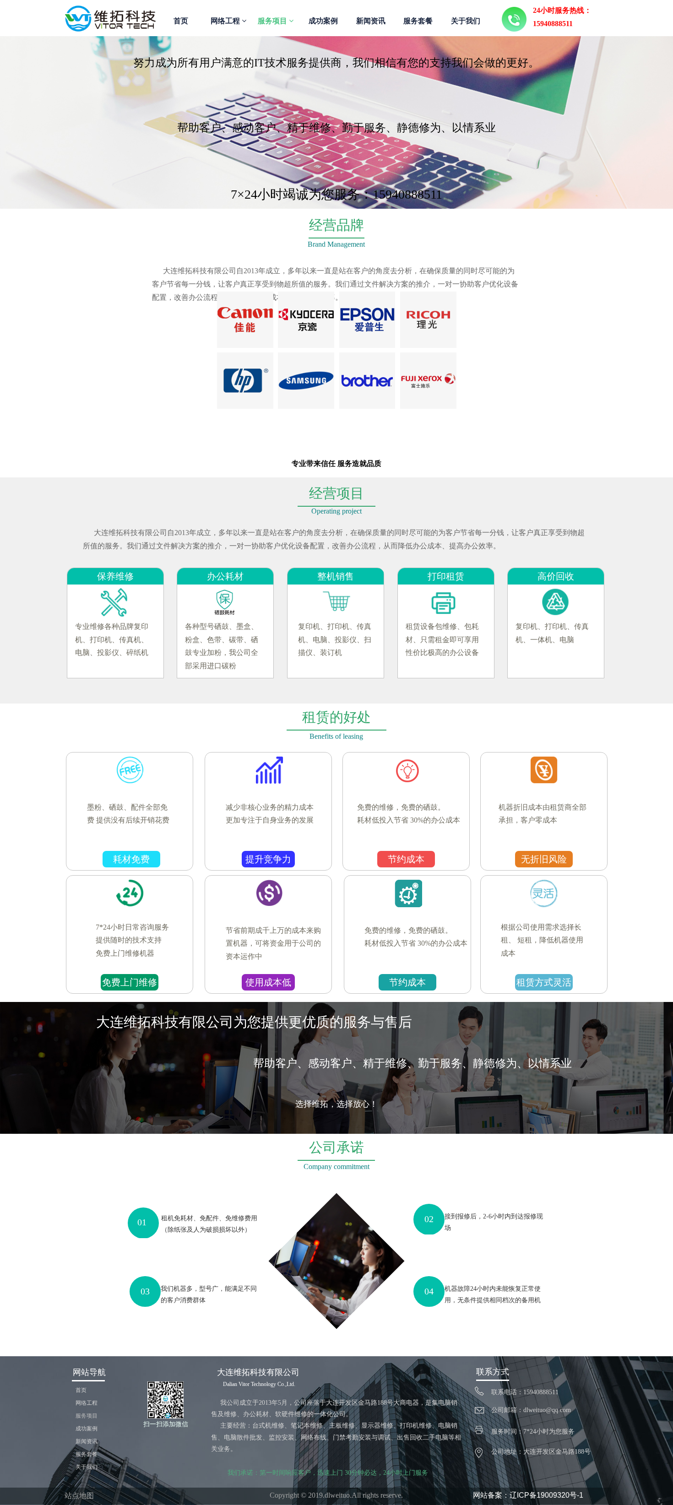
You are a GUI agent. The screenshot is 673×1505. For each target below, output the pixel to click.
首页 (181, 21)
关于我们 (465, 21)
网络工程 (226, 21)
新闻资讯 (370, 21)
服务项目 (273, 21)
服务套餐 (418, 21)
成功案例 (323, 21)
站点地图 (79, 1496)
